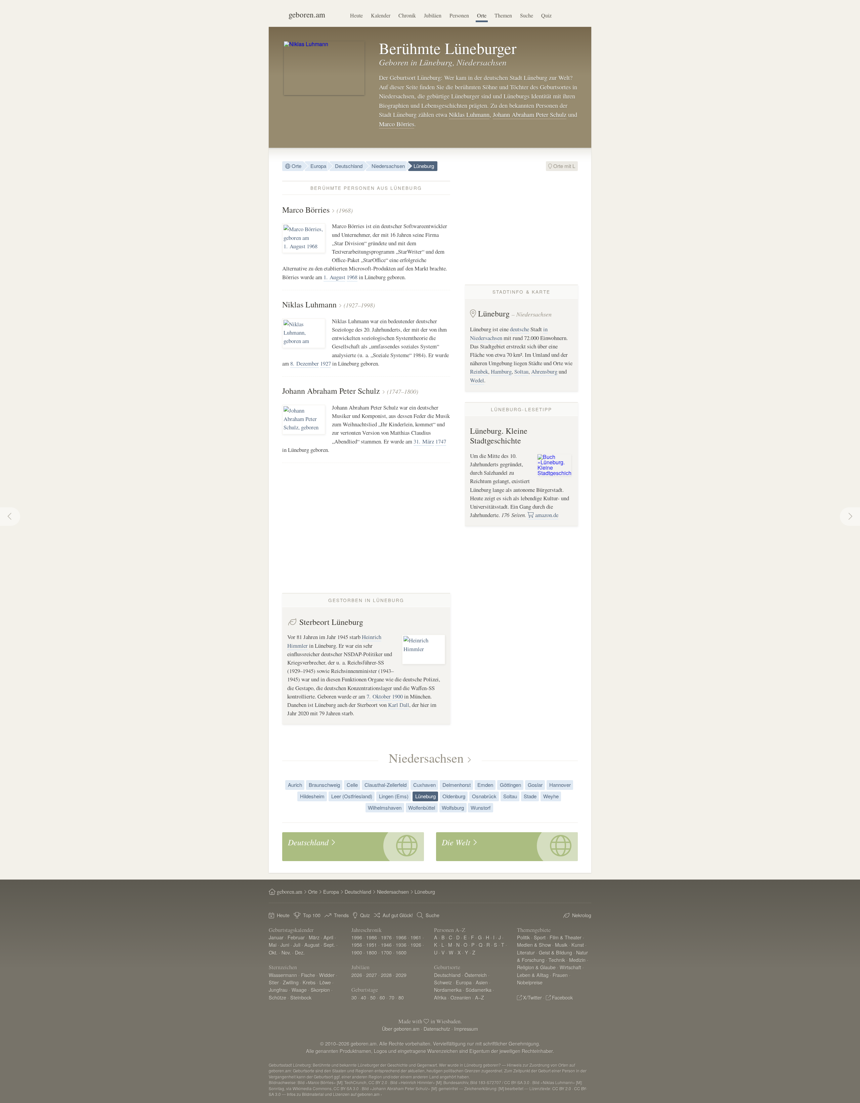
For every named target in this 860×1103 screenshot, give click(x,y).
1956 (356, 944)
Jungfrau (278, 989)
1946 (386, 944)
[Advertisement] (521, 228)
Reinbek (479, 371)
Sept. (329, 944)
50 (373, 997)
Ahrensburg (544, 371)
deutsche (519, 329)
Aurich (295, 784)
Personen (459, 15)
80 (401, 997)
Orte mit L (563, 165)
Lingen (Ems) (393, 796)
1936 (401, 944)
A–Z (479, 997)
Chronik (407, 15)
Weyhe (551, 796)
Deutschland (348, 165)
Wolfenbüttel (421, 807)
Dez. (300, 952)
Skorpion (320, 989)
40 (363, 997)
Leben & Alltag (533, 974)
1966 (401, 937)
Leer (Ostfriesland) (351, 796)
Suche (526, 15)
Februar (296, 937)
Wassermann (283, 974)
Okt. (273, 952)
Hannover (560, 784)
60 (382, 997)
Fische (308, 974)
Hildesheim (312, 796)
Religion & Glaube (536, 967)
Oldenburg (453, 796)
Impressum (466, 1028)
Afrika (440, 997)
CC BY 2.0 (561, 1088)
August (311, 944)
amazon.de (546, 515)
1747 (440, 441)
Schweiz (443, 982)
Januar (276, 937)
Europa (318, 165)
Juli (296, 944)
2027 (371, 974)
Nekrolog (581, 915)
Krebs (309, 982)
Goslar (535, 784)
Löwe (325, 982)
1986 (371, 937)
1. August (334, 277)
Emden (485, 784)
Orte (481, 15)
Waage (299, 989)
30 (354, 997)
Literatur (526, 952)
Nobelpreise (530, 982)
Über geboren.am (401, 1028)
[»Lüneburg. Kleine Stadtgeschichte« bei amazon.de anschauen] (554, 464)
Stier (274, 982)
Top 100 (311, 915)
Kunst (577, 944)
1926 (416, 944)
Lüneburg (424, 165)
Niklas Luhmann (469, 115)
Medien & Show (534, 944)
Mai (272, 944)
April (328, 937)
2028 (386, 974)
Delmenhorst (456, 784)
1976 (386, 937)
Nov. (286, 952)
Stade (530, 796)
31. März (424, 441)
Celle (352, 784)
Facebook (562, 997)
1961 (416, 937)
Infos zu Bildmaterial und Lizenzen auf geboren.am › (334, 1094)
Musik (561, 944)
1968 (352, 277)
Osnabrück (484, 796)
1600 (401, 952)
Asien (482, 982)
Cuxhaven (424, 784)
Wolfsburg (453, 807)
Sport (540, 937)
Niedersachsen (388, 165)
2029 (401, 974)
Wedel (477, 380)
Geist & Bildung (555, 952)
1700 (386, 952)
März (314, 937)
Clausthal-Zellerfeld (385, 784)
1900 (397, 696)
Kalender (380, 15)
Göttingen (510, 784)
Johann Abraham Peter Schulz (529, 115)
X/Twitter (532, 997)
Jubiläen (432, 15)
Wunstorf (480, 807)
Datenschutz (437, 1028)
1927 (325, 363)
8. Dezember (304, 363)
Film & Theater (566, 937)
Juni (285, 944)
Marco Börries (396, 124)
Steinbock (300, 997)
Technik (557, 959)
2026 (356, 974)
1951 (371, 944)
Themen (503, 15)
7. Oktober (379, 696)
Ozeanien (460, 997)
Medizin (577, 959)
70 (391, 997)
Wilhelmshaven (384, 807)
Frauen (560, 974)
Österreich (476, 974)
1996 (356, 937)
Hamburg (501, 371)
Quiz (546, 15)
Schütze (277, 997)
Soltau (521, 371)
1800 (371, 952)
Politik (523, 937)
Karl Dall (398, 705)
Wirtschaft (570, 967)
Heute (356, 15)
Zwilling (291, 982)
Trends (341, 915)
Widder (327, 974)
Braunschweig (324, 784)
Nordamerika (448, 989)
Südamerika (478, 989)
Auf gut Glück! (398, 915)
